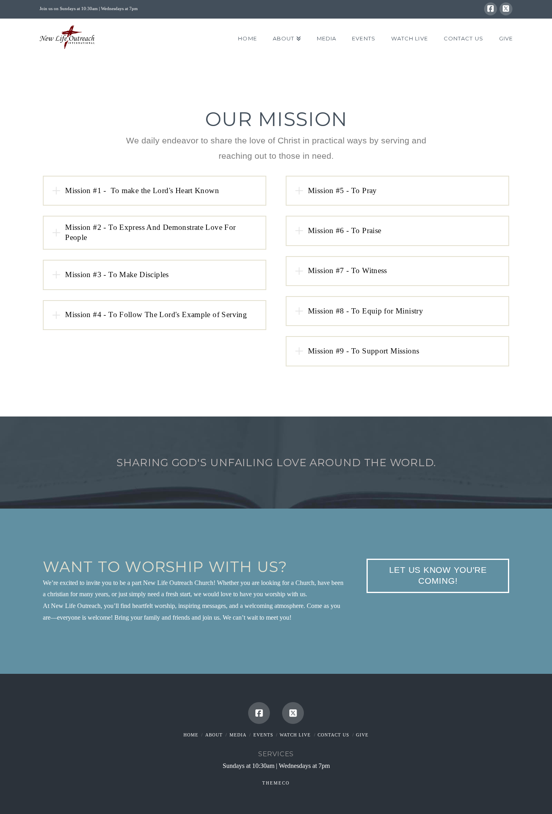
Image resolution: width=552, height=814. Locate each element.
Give (362, 734)
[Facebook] (490, 8)
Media (238, 734)
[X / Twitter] (505, 8)
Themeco (276, 782)
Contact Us (333, 734)
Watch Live (295, 734)
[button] (154, 191)
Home (190, 734)
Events (263, 734)
